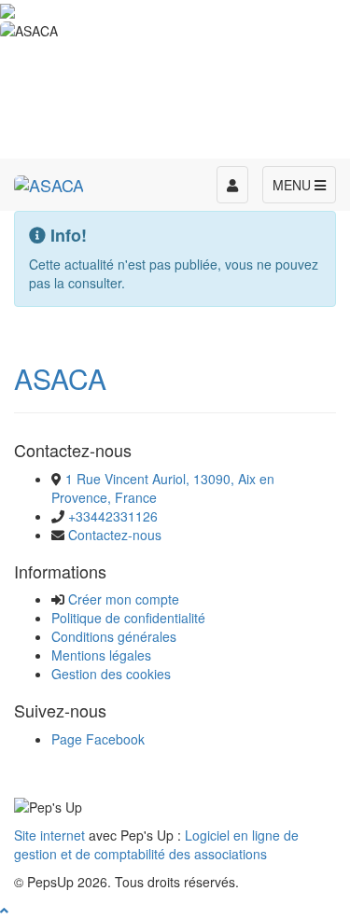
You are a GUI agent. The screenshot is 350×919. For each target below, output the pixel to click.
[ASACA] (49, 182)
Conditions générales (113, 636)
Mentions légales (101, 655)
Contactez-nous (114, 534)
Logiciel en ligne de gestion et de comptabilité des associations (156, 844)
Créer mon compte (123, 599)
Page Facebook (98, 739)
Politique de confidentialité (128, 617)
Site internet (49, 835)
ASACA (60, 378)
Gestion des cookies (111, 673)
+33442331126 (113, 516)
